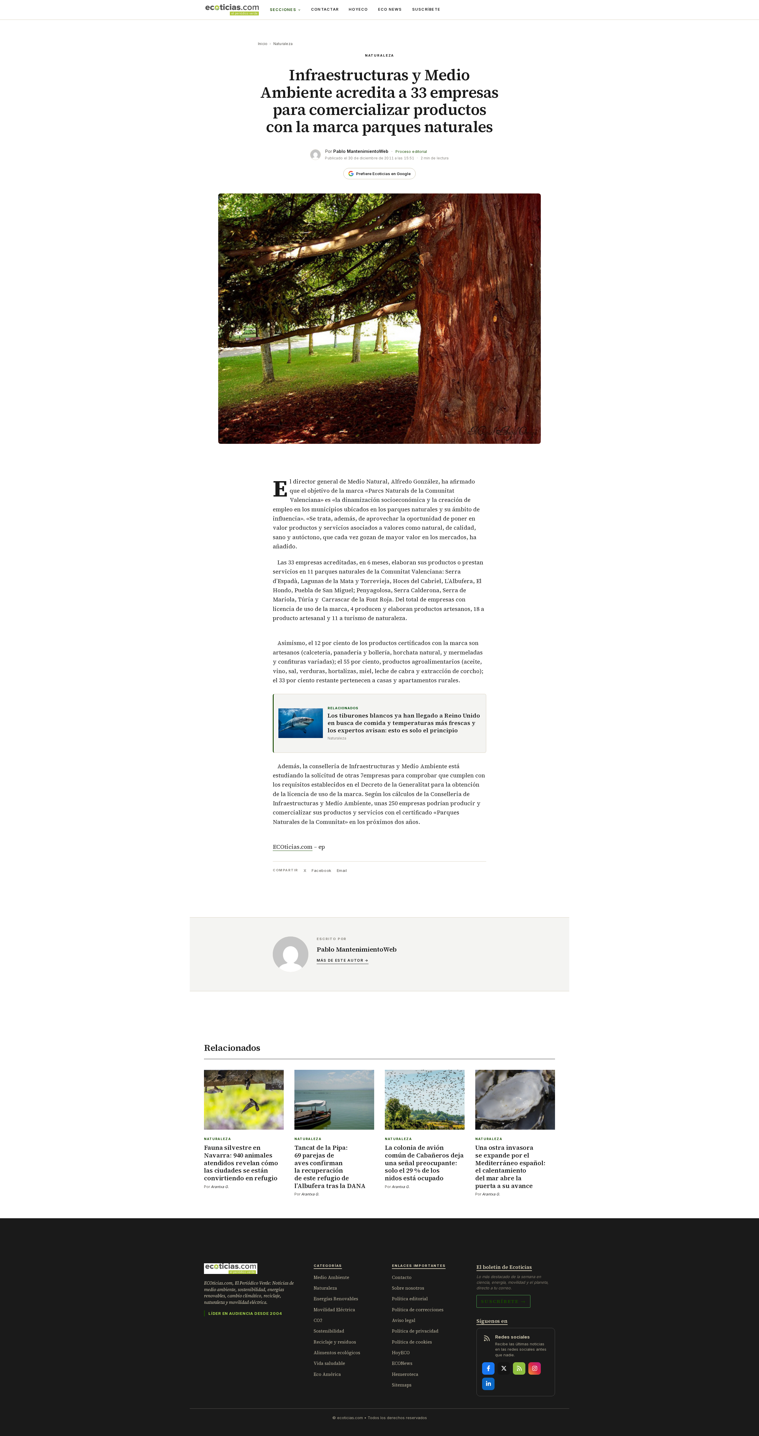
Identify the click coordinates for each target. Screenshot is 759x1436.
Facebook (321, 870)
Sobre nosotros (408, 1288)
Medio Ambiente (331, 1277)
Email (342, 870)
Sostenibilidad (329, 1331)
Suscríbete (426, 9)
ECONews (402, 1363)
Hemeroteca (405, 1374)
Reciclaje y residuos (335, 1342)
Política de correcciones (418, 1310)
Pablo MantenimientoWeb (360, 151)
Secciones (283, 9)
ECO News (390, 9)
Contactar (325, 9)
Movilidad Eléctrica (334, 1310)
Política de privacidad (415, 1331)
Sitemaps (402, 1385)
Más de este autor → (343, 960)
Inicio (262, 43)
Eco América (327, 1374)
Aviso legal (403, 1320)
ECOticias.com (292, 847)
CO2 (318, 1320)
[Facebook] (488, 1368)
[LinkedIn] (488, 1384)
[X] (504, 1368)
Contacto (402, 1277)
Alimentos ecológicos (337, 1352)
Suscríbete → (503, 1301)
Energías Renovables (336, 1299)
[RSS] (519, 1368)
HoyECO (358, 9)
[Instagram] (534, 1368)
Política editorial (410, 1299)
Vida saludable (329, 1363)
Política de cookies (412, 1342)
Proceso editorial (411, 151)
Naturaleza (283, 43)
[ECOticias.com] (232, 9)
